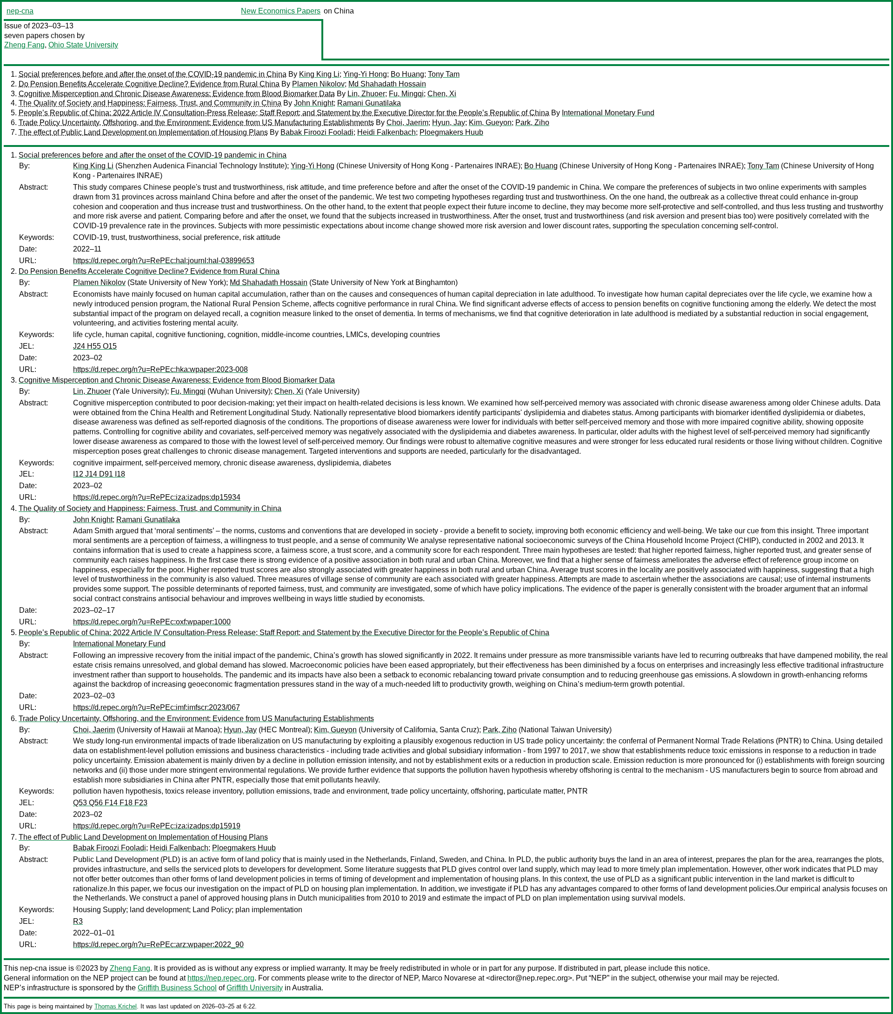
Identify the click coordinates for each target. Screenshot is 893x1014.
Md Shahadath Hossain (387, 84)
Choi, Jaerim (407, 122)
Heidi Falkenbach (386, 132)
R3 (78, 921)
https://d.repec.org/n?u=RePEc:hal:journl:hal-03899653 (163, 261)
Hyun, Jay (448, 122)
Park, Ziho (532, 122)
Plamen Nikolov (318, 84)
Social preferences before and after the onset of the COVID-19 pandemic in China (153, 74)
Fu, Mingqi (406, 94)
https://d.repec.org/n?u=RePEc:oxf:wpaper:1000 (152, 622)
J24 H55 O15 (95, 346)
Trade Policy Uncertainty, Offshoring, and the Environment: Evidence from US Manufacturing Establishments (196, 122)
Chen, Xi (441, 94)
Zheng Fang (24, 45)
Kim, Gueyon (490, 122)
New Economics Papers (280, 11)
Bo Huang (407, 74)
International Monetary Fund (608, 113)
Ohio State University (83, 45)
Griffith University (255, 988)
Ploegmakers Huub (451, 132)
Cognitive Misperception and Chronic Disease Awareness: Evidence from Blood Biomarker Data (177, 94)
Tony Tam (444, 74)
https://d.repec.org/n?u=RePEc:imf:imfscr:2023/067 (156, 707)
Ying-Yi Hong (365, 74)
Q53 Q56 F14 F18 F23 (110, 803)
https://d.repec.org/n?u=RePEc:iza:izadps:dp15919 (156, 826)
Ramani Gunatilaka (369, 103)
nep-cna (20, 11)
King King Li (319, 74)
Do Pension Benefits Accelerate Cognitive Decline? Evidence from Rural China (149, 84)
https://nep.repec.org (220, 978)
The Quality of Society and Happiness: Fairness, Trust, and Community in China (150, 103)
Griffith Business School (177, 988)
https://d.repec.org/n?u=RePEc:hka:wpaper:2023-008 (160, 369)
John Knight (313, 103)
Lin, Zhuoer (366, 94)
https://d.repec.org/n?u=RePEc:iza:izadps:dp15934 (156, 497)
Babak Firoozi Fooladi (316, 132)
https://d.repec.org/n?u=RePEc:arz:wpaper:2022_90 (158, 944)
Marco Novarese (449, 978)
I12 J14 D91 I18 (99, 474)
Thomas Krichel (115, 1006)
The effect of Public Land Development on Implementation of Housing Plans (143, 132)
